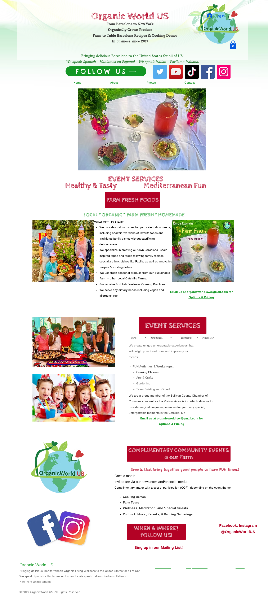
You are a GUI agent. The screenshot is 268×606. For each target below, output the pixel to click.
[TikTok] (192, 72)
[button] (233, 44)
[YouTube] (176, 72)
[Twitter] (160, 72)
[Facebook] (208, 72)
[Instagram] (224, 72)
